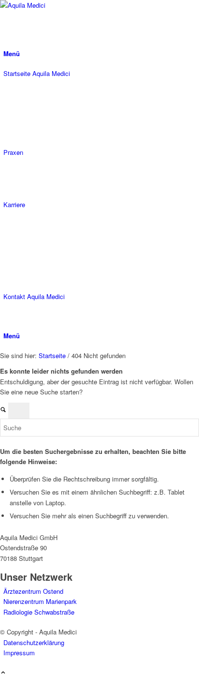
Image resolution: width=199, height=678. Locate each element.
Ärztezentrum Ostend (33, 591)
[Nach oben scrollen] (3, 673)
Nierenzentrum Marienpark (40, 601)
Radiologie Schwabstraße (38, 612)
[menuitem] (101, 53)
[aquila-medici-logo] (72, 5)
